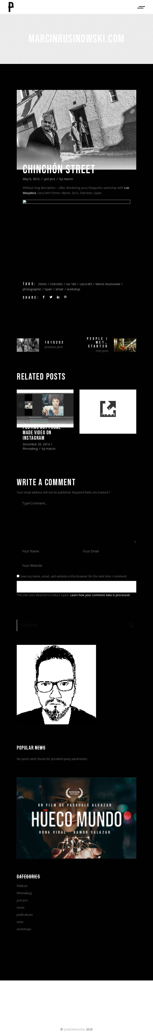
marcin (68, 179)
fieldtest (22, 886)
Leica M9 (86, 284)
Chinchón (56, 284)
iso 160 (71, 284)
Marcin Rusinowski (107, 284)
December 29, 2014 (36, 444)
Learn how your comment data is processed (99, 595)
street (60, 289)
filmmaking (30, 448)
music (21, 907)
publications (25, 915)
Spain (48, 289)
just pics (49, 179)
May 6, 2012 (31, 179)
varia (20, 922)
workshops (24, 929)
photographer (32, 289)
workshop (73, 289)
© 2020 (76, 1029)
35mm (42, 284)
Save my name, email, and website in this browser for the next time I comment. (73, 576)
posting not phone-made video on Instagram (43, 433)
